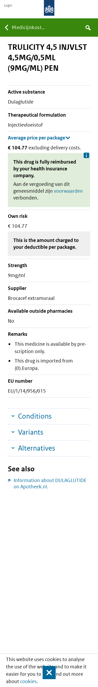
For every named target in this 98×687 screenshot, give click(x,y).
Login (8, 5)
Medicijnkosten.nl (29, 27)
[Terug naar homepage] (49, 8)
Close (47, 672)
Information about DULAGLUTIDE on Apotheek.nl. (50, 483)
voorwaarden (68, 191)
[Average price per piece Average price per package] (39, 138)
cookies (28, 681)
